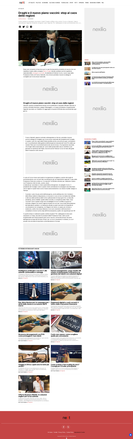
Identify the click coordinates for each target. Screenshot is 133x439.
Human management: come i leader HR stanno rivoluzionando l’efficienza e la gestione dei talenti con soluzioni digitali (66, 272)
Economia (45, 2)
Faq (103, 2)
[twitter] (23, 28)
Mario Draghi (47, 71)
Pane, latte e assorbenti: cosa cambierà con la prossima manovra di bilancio (103, 142)
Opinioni (81, 2)
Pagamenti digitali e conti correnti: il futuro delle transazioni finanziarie (65, 303)
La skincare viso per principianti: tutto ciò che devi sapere (103, 68)
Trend (87, 2)
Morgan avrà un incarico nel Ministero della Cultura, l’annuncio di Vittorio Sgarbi (103, 157)
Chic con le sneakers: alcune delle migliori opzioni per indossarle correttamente (101, 63)
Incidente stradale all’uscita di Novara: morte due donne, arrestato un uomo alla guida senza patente (103, 169)
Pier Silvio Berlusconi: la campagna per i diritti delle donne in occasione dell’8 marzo (33, 304)
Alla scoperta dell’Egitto (98, 72)
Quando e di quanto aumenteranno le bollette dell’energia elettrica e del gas (102, 174)
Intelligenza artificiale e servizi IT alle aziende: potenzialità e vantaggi (32, 271)
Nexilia (20, 278)
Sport (71, 2)
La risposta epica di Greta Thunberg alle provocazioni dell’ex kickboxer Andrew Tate (103, 77)
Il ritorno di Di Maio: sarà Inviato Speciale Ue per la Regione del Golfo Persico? (103, 146)
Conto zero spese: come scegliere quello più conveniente (64, 335)
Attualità (32, 2)
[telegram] (31, 28)
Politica (38, 2)
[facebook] (19, 28)
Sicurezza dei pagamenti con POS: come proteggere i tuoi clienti (31, 335)
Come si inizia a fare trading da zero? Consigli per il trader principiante (65, 365)
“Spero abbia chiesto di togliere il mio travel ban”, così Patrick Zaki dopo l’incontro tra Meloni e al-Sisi (102, 151)
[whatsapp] (27, 28)
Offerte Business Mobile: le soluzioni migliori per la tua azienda (32, 395)
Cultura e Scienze (54, 2)
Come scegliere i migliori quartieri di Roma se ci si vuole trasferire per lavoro (103, 179)
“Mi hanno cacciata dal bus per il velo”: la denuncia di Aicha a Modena (103, 161)
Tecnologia (64, 2)
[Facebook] (62, 426)
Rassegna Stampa (95, 2)
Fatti (76, 2)
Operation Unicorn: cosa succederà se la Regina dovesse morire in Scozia (103, 189)
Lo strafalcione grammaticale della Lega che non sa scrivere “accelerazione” (103, 83)
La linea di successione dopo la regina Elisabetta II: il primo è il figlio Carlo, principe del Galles (102, 184)
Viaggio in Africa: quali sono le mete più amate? (33, 365)
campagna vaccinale (38, 73)
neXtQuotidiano (22, 18)
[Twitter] (67, 426)
